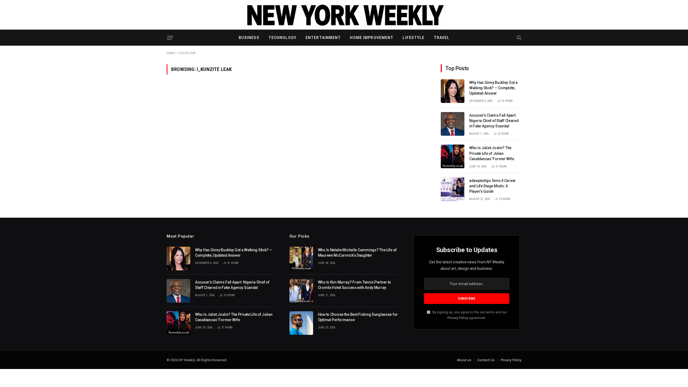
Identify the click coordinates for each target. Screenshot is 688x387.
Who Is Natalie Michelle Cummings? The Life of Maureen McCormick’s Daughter (357, 252)
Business (249, 37)
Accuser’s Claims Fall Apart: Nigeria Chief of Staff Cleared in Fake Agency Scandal (494, 120)
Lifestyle (413, 37)
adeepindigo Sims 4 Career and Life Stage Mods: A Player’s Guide (492, 186)
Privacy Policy (457, 318)
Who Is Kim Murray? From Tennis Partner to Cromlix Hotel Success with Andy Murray (354, 285)
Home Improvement (371, 37)
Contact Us (485, 360)
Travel (442, 37)
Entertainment (323, 37)
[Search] (518, 38)
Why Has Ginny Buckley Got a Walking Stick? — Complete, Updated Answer (493, 87)
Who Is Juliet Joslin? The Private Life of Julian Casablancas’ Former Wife (491, 153)
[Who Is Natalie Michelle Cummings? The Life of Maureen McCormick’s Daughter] (301, 258)
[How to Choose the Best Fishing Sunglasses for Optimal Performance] (301, 323)
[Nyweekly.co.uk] (344, 15)
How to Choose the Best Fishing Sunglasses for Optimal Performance (358, 317)
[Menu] (170, 37)
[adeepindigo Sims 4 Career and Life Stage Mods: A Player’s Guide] (452, 189)
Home (170, 53)
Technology (282, 37)
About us (464, 360)
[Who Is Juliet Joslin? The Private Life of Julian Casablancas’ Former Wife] (452, 156)
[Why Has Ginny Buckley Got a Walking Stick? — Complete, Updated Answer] (452, 91)
